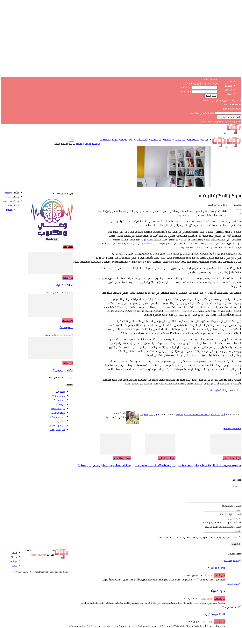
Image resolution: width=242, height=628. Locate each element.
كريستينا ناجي (66, 335)
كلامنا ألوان (141, 139)
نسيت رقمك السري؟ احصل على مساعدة (222, 100)
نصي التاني (179, 139)
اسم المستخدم (185, 87)
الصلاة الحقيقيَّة (64, 285)
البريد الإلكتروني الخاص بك (202, 113)
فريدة (205, 139)
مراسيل (60, 421)
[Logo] (233, 146)
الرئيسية (96, 144)
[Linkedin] (187, 399)
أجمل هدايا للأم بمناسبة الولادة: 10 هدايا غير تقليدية (200, 414)
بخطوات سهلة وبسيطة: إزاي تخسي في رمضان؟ (104, 465)
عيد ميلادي (208, 211)
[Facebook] (217, 399)
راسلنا (229, 94)
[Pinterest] (197, 399)
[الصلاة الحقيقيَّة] (50, 273)
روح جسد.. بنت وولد (149, 414)
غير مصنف (67, 320)
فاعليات (228, 85)
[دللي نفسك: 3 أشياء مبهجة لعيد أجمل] (160, 454)
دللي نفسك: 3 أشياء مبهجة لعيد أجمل (154, 465)
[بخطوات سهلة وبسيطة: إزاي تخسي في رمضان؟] (115, 454)
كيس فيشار (126, 139)
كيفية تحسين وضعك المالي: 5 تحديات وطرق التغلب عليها (209, 465)
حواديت (225, 390)
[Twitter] (207, 399)
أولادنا (167, 139)
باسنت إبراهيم (234, 209)
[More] (167, 399)
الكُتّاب (229, 81)
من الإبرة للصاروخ (108, 139)
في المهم (155, 139)
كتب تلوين (146, 239)
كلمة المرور (186, 91)
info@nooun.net (38, 555)
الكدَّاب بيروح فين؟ (63, 370)
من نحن (228, 90)
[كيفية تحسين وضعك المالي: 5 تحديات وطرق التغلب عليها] (225, 454)
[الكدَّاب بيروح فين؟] (50, 358)
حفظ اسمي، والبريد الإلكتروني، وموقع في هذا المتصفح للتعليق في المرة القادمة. (198, 537)
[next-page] (239, 473)
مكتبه (212, 390)
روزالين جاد (68, 377)
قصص (218, 390)
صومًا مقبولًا (66, 327)
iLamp (65, 572)
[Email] (177, 399)
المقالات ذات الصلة (232, 428)
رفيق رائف (68, 292)
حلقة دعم (193, 139)
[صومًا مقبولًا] (50, 316)
